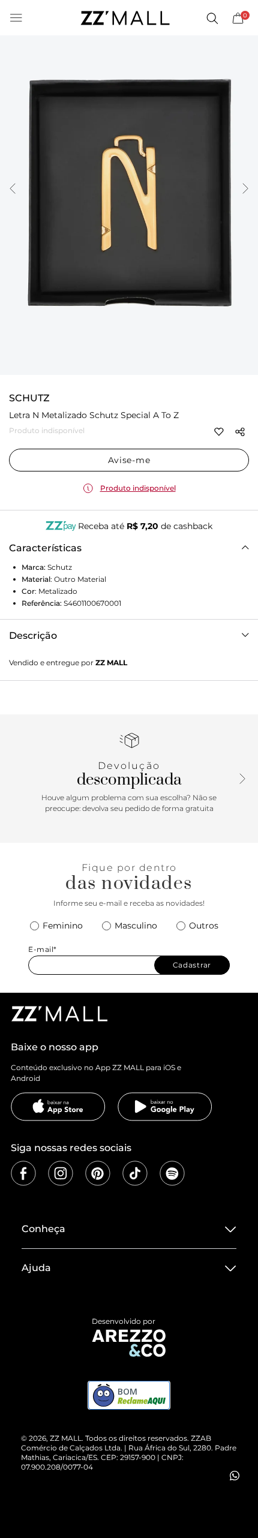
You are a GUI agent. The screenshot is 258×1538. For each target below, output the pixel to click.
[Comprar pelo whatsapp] (234, 1475)
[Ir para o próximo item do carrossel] (245, 189)
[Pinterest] (97, 1173)
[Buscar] (211, 18)
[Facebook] (23, 1173)
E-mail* (42, 949)
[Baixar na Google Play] (165, 1106)
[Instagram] (60, 1173)
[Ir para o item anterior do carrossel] (12, 189)
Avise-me (129, 460)
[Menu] (16, 18)
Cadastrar (192, 964)
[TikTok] (135, 1173)
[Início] (125, 18)
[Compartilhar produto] (240, 432)
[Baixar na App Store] (58, 1106)
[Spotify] (172, 1173)
